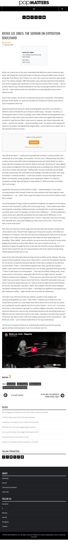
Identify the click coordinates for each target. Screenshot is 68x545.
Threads (4, 526)
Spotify (4, 517)
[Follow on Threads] (40, 17)
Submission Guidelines (9, 487)
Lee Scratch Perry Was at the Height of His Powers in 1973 (20, 432)
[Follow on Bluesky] (28, 17)
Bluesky (4, 513)
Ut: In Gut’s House (17, 395)
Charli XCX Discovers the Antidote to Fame (15, 437)
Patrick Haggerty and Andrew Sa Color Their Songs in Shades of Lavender (25, 412)
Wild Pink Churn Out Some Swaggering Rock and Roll (19, 427)
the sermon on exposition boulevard (15, 388)
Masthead (5, 478)
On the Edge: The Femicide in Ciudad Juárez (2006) (50, 395)
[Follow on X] (24, 17)
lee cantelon (11, 384)
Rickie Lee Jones (35, 384)
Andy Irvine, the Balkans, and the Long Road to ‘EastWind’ (20, 442)
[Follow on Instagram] (36, 17)
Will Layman (7, 42)
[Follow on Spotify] (44, 17)
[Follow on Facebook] (32, 17)
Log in (41, 147)
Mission (4, 483)
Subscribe (34, 142)
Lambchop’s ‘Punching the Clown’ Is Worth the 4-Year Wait (20, 422)
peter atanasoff (22, 384)
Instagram (5, 522)
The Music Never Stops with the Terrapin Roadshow (18, 417)
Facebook (5, 504)
